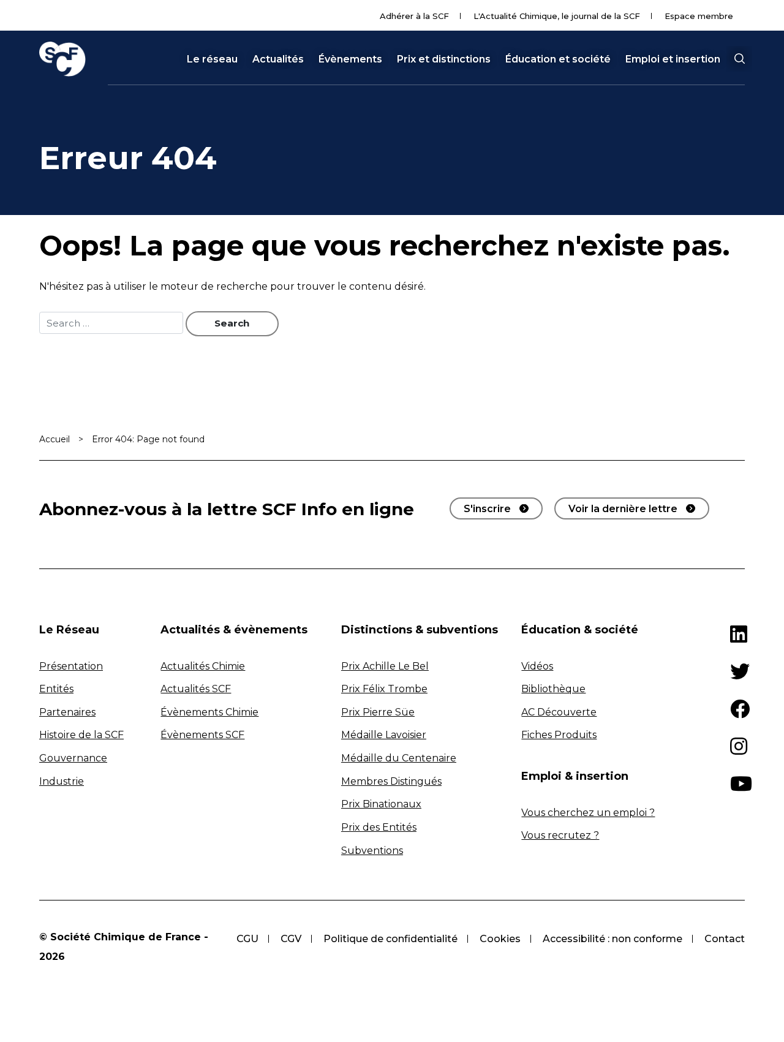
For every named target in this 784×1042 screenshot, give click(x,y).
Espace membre (699, 16)
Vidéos (537, 666)
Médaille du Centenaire (398, 758)
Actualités (278, 59)
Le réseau (212, 59)
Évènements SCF (202, 735)
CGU (247, 939)
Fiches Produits (559, 735)
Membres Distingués (391, 781)
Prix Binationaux (381, 804)
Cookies (500, 939)
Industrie (61, 781)
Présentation (71, 666)
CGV (291, 939)
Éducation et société (558, 59)
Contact (724, 939)
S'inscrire (487, 509)
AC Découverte (559, 712)
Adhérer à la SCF (414, 16)
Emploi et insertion (672, 59)
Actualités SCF (195, 689)
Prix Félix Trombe (384, 689)
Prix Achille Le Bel (385, 666)
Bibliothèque (553, 689)
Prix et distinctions (444, 59)
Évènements (350, 59)
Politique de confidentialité (390, 939)
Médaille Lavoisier (383, 735)
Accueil (54, 439)
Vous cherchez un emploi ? (588, 812)
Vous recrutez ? (560, 835)
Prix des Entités (379, 827)
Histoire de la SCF (81, 735)
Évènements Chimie (209, 712)
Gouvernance (73, 758)
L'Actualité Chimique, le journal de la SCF (556, 16)
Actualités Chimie (202, 666)
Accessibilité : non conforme (612, 939)
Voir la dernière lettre (622, 509)
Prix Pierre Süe (378, 712)
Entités (56, 689)
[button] (739, 59)
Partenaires (67, 712)
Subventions (372, 850)
